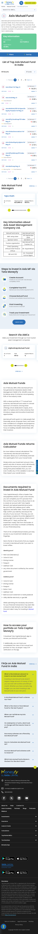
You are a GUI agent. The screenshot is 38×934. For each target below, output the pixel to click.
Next (28, 210)
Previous (9, 210)
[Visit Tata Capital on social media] (3, 798)
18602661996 (8, 792)
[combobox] (32, 86)
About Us (4, 805)
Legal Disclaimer (22, 921)
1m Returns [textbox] (31, 86)
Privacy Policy (19, 924)
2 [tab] (14, 210)
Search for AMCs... (9, 10)
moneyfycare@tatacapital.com (14, 788)
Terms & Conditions (9, 921)
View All (32, 664)
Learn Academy (6, 808)
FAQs (11, 805)
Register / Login (30, 3)
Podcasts (32, 808)
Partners (17, 808)
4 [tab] (17, 210)
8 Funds (29, 72)
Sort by (28, 54)
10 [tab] (25, 210)
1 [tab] (13, 210)
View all (32, 186)
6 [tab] (20, 210)
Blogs (25, 808)
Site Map (31, 921)
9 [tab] (24, 210)
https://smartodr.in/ (10, 915)
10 (25, 80)
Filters (11, 54)
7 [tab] (21, 210)
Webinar (4, 811)
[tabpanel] (19, 200)
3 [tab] (16, 210)
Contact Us (20, 805)
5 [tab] (18, 210)
